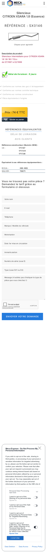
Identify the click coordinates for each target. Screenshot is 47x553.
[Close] (40, 449)
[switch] (36, 497)
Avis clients (23, 139)
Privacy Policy (37, 546)
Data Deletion (10, 546)
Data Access (23, 546)
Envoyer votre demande (22, 316)
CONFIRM (15, 538)
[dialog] (23, 497)
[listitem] (23, 491)
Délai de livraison (23, 134)
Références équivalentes (23, 129)
